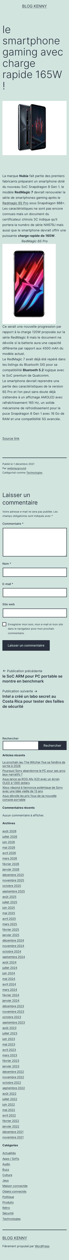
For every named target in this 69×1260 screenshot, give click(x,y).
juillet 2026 (9, 836)
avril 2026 (9, 853)
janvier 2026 (10, 869)
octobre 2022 (11, 1082)
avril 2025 (9, 918)
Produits (8, 1202)
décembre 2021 (12, 1132)
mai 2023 (8, 1044)
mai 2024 (8, 978)
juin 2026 (8, 842)
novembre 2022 (13, 1077)
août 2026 (9, 831)
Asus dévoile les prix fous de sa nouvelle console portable (29, 797)
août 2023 (9, 1028)
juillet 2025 (9, 902)
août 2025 (9, 896)
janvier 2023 (10, 1066)
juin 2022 (8, 1104)
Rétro (6, 1207)
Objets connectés (14, 1191)
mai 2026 (8, 847)
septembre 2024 (13, 957)
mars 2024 (9, 989)
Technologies (34, 472)
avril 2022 (9, 1115)
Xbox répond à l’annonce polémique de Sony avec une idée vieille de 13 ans (32, 789)
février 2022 (10, 1120)
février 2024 (10, 995)
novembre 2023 (13, 1011)
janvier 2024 (10, 1000)
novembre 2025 (13, 880)
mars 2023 (9, 1055)
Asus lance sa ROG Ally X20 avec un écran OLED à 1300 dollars (31, 780)
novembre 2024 (13, 946)
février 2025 (10, 929)
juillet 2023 (9, 1033)
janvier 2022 (10, 1126)
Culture (7, 1175)
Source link (10, 438)
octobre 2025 (11, 885)
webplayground (16, 468)
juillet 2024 (9, 967)
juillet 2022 (9, 1099)
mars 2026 (9, 858)
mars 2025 (9, 924)
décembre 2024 (13, 940)
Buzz (5, 1169)
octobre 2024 (11, 951)
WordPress (42, 1246)
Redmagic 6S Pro (15, 203)
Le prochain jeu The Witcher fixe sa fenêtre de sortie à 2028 (33, 764)
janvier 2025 (10, 935)
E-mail (7, 584)
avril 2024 (9, 984)
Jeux (5, 1180)
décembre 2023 (13, 1006)
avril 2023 (9, 1049)
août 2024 (9, 962)
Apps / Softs (10, 1158)
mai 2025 (8, 913)
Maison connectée (14, 1186)
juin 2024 (8, 973)
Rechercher (10, 738)
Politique (8, 1197)
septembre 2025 (13, 891)
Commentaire (12, 523)
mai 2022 (8, 1110)
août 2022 (9, 1093)
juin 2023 (8, 1039)
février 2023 (10, 1060)
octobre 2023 (11, 1017)
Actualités (9, 1153)
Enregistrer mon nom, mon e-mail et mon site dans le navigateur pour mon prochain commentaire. (35, 629)
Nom (6, 563)
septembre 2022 (13, 1088)
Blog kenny (34, 6)
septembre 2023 (13, 1022)
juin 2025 (8, 907)
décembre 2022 (13, 1071)
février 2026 (10, 864)
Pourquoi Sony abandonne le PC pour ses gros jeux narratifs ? (33, 772)
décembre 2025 (13, 875)
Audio (6, 1164)
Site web (8, 604)
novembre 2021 (13, 1137)
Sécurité (7, 1213)
